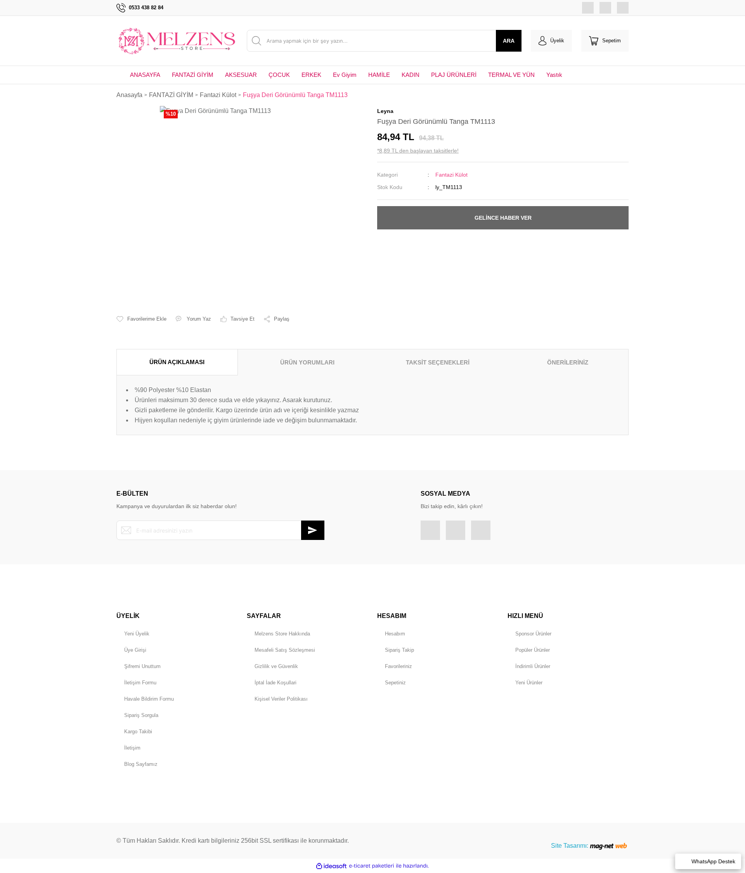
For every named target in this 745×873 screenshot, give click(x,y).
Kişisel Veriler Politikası (281, 699)
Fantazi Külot (451, 175)
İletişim (132, 748)
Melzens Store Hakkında (282, 634)
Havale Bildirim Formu (149, 699)
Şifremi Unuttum (142, 666)
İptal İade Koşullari (275, 683)
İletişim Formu (140, 683)
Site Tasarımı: (570, 845)
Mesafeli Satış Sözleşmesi (285, 650)
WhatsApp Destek (713, 861)
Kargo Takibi (138, 731)
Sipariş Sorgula (141, 715)
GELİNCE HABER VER (503, 218)
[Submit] (312, 530)
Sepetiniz (395, 683)
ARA (509, 41)
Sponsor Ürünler (533, 634)
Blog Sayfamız (141, 764)
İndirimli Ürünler (532, 666)
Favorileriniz (398, 666)
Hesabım (395, 634)
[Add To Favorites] (141, 319)
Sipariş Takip (399, 650)
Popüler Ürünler (532, 650)
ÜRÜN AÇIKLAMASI (176, 362)
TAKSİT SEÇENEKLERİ (438, 362)
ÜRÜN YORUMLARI (307, 362)
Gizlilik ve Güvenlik (276, 666)
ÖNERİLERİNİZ (567, 362)
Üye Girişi (135, 650)
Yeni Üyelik (136, 634)
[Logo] (176, 41)
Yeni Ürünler (528, 683)
